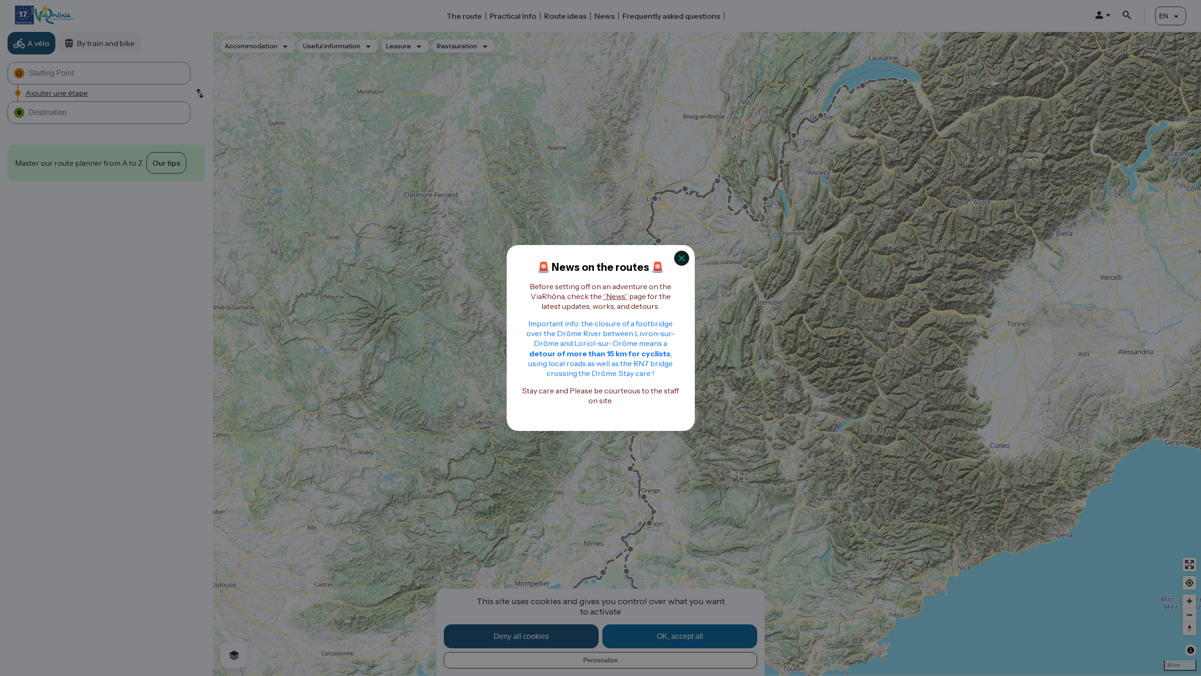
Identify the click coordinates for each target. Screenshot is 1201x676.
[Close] (681, 258)
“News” (615, 296)
